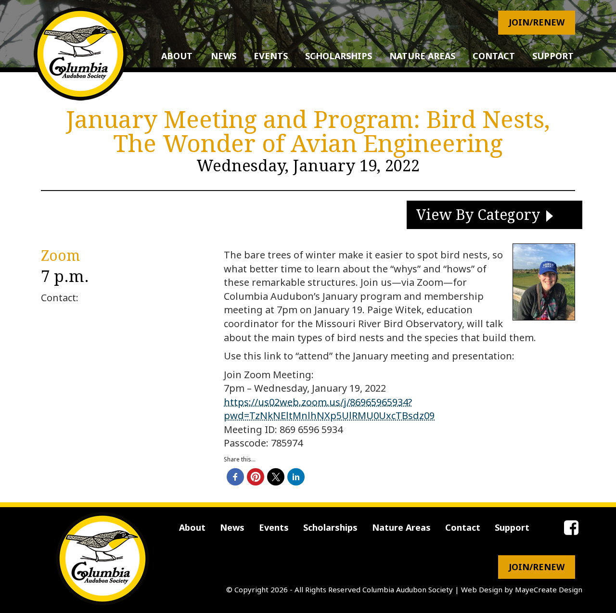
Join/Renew (537, 22)
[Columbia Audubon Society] (80, 54)
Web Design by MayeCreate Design (521, 589)
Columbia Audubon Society (407, 589)
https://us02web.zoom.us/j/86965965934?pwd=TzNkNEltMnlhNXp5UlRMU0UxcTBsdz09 (329, 409)
